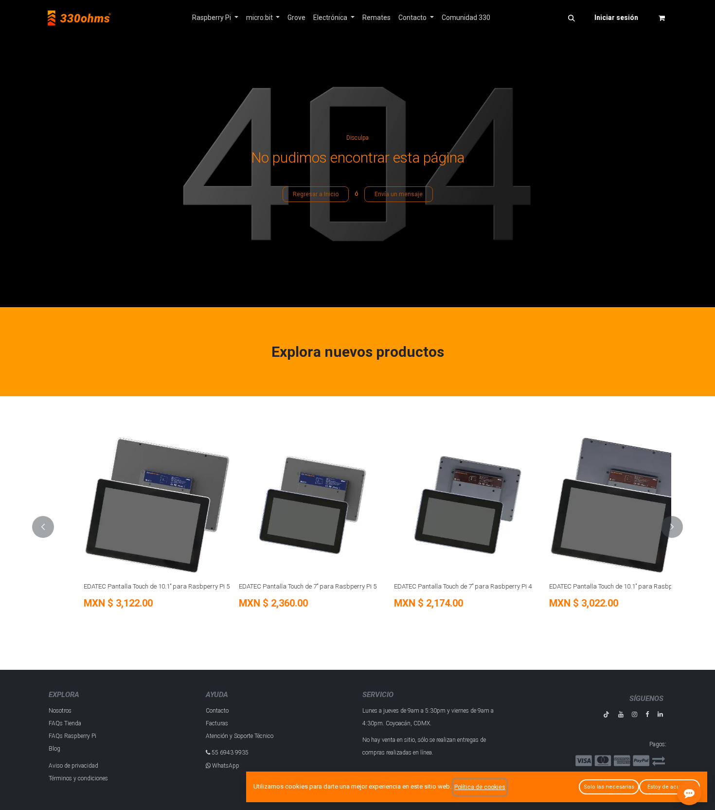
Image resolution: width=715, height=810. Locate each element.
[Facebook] (647, 714)
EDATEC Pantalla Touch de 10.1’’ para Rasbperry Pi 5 (124, 586)
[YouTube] (621, 714)
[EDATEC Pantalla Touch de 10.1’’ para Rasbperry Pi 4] (590, 505)
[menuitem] (215, 18)
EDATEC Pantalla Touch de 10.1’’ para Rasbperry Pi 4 (589, 586)
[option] (357, 527)
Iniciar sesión (616, 17)
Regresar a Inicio (316, 194)
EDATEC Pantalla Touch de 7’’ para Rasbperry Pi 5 (275, 586)
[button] (571, 18)
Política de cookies (479, 787)
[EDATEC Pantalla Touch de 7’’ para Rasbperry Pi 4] (435, 505)
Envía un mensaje (399, 194)
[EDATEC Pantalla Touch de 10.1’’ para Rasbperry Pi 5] (124, 505)
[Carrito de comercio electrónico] (661, 18)
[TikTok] (606, 714)
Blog (54, 748)
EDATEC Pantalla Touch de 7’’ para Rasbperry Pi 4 (430, 586)
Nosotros (60, 710)
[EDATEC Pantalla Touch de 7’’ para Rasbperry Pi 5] (280, 505)
